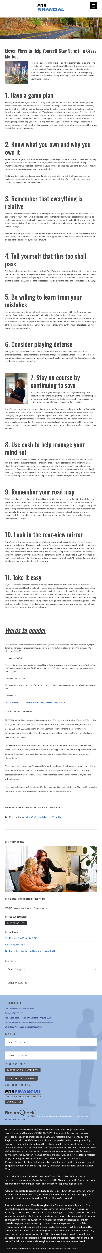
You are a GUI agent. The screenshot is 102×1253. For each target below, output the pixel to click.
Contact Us (14, 1102)
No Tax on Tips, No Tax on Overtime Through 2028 (31, 950)
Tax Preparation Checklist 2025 (21, 938)
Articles (26, 817)
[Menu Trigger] (93, 5)
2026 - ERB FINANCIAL (51, 7)
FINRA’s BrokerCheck (15, 1119)
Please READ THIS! (15, 944)
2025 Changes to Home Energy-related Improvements (29, 1022)
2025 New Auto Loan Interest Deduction (23, 1026)
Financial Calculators (21, 1078)
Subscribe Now (16, 923)
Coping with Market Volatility (46, 817)
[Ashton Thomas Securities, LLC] (54, 1129)
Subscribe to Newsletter (23, 1070)
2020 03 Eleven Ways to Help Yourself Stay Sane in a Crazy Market (35, 702)
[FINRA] (40, 1133)
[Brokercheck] (68, 1165)
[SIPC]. (50, 1133)
